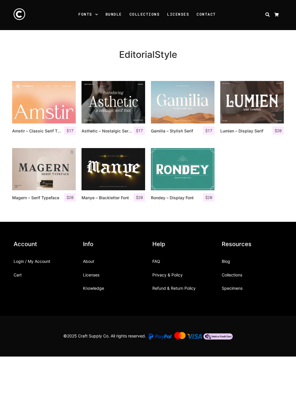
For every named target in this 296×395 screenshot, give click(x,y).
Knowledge (93, 288)
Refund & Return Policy (174, 288)
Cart (18, 274)
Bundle (114, 14)
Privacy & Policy (167, 274)
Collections (145, 14)
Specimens (232, 288)
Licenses (178, 14)
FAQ (156, 261)
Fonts (85, 14)
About (88, 261)
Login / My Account (32, 261)
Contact (206, 14)
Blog (226, 261)
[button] (97, 15)
